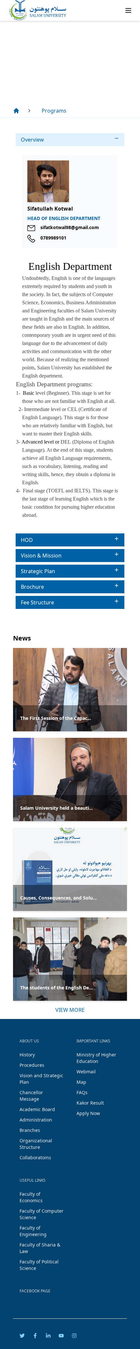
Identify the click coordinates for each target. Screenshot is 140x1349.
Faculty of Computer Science (41, 1214)
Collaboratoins (35, 1157)
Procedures (32, 1065)
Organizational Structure (36, 1143)
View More (70, 1009)
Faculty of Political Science (39, 1265)
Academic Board (37, 1109)
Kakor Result (90, 1103)
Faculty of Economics (31, 1197)
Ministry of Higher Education (96, 1058)
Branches (30, 1130)
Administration (36, 1120)
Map (81, 1082)
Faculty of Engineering (33, 1231)
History (27, 1055)
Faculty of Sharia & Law (40, 1248)
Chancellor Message (31, 1095)
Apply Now (88, 1113)
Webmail (86, 1071)
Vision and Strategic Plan (41, 1078)
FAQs (82, 1092)
